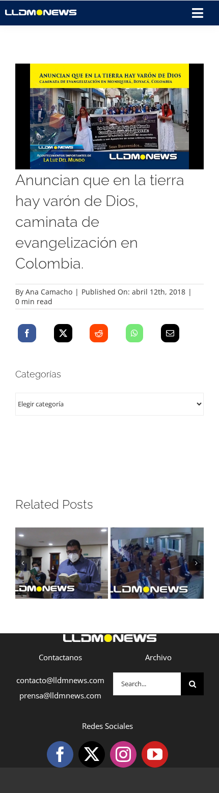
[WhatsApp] (134, 333)
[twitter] (91, 754)
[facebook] (60, 754)
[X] (63, 333)
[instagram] (123, 754)
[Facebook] (27, 333)
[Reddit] (99, 333)
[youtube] (155, 754)
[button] (23, 563)
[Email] (170, 333)
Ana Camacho (48, 292)
